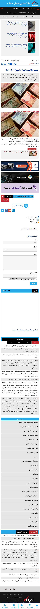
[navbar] (38, 9)
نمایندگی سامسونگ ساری (29, 461)
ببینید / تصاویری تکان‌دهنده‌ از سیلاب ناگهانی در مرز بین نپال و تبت (19, 356)
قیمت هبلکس (33, 487)
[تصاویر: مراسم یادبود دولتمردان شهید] (20, 311)
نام (36, 239)
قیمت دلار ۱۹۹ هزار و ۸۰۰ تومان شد (27, 578)
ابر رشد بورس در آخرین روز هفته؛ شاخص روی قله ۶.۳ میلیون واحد (19, 570)
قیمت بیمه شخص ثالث (30, 491)
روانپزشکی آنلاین (32, 526)
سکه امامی (34, 513)
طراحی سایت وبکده (31, 500)
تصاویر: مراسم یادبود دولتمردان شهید (25, 330)
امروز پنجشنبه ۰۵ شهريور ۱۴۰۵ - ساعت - (24, 9)
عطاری (36, 457)
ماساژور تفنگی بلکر (32, 452)
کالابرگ (35, 474)
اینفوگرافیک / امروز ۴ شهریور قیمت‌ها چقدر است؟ (23, 379)
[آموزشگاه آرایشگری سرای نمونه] (20, 188)
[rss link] (14, 589)
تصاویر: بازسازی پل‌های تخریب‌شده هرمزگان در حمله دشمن (20, 535)
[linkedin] (13, 210)
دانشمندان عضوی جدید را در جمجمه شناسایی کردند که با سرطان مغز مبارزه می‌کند (16, 46)
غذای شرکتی (34, 465)
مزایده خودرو (33, 504)
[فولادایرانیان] (20, 166)
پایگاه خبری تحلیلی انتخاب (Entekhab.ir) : (26, 111)
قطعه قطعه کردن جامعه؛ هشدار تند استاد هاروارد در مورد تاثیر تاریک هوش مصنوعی (17, 35)
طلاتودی (35, 478)
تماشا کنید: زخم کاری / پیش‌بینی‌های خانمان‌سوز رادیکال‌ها (20, 346)
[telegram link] (10, 589)
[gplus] (9, 210)
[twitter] (2, 210)
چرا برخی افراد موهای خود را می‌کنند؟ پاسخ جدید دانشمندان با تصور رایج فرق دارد (16, 24)
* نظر (35, 254)
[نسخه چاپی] (2, 63)
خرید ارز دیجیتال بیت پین (29, 426)
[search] (2, 9)
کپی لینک (5, 200)
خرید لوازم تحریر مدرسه (30, 431)
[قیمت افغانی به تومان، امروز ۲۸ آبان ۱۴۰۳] (33, 154)
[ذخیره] (9, 64)
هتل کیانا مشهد (32, 448)
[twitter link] (6, 589)
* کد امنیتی (33, 273)
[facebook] (6, 210)
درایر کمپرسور (33, 470)
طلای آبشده (34, 522)
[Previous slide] (9, 290)
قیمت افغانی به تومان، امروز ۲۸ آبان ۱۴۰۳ (16, 152)
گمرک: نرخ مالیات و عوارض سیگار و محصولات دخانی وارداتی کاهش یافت (19, 564)
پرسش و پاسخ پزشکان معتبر (28, 422)
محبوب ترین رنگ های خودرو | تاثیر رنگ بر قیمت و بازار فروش (19, 581)
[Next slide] (3, 290)
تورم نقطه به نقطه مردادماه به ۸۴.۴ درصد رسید (24, 538)
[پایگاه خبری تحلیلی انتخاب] (35, 3)
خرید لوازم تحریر (32, 439)
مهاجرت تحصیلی (32, 483)
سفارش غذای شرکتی (31, 496)
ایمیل (35, 247)
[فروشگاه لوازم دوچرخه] (20, 177)
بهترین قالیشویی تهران (30, 509)
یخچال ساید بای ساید (30, 435)
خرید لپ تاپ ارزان (31, 444)
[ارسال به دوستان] (5, 63)
